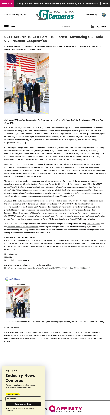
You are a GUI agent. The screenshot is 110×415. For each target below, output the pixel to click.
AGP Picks (7, 3)
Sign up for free (23, 404)
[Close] (42, 368)
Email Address (12, 394)
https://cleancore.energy (88, 246)
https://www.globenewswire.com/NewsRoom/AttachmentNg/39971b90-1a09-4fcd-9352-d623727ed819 (47, 268)
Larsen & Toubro (93, 224)
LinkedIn (12, 249)
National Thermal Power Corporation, (23, 227)
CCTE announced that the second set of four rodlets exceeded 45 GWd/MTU (49, 201)
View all (104, 3)
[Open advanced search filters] (92, 26)
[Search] (87, 26)
